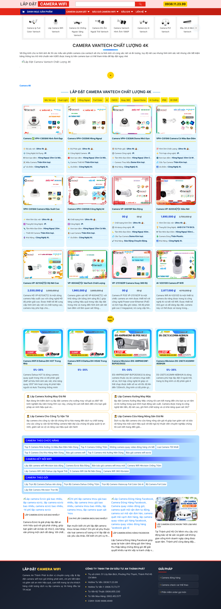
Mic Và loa (50, 100)
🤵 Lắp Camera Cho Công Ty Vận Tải (48, 416)
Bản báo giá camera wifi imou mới (108, 465)
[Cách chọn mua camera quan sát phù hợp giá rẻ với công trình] (196, 28)
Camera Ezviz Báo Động (78, 465)
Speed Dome (140, 100)
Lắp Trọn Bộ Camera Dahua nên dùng (43, 484)
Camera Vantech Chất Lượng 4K (110, 45)
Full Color (97, 100)
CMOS (114, 100)
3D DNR (173, 100)
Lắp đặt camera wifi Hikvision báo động (44, 465)
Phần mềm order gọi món (173, 592)
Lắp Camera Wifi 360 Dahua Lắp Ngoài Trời (46, 471)
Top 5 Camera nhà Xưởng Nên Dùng (106, 452)
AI (107, 100)
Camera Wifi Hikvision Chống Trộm (144, 465)
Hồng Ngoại (84, 100)
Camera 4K (25, 85)
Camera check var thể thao (174, 585)
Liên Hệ (140, 11)
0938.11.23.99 (175, 4)
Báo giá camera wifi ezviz (138, 452)
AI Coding (153, 100)
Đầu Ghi (125, 11)
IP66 (164, 100)
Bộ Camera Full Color (156, 484)
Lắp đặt (43, 4)
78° (73, 100)
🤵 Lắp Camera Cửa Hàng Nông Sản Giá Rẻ (138, 416)
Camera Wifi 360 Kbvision (116, 471)
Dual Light (63, 100)
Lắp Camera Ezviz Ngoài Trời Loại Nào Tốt (177, 525)
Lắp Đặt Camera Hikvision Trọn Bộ (41, 489)
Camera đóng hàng (170, 577)
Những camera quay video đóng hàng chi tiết (132, 447)
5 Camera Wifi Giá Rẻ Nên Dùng (85, 471)
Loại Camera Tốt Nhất (167, 447)
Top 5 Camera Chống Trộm (94, 447)
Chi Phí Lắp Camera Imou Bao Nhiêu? (88, 518)
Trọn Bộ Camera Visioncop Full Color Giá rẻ (122, 484)
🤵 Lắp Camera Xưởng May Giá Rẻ (46, 396)
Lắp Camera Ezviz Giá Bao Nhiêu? (42, 515)
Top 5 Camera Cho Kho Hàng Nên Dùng (44, 452)
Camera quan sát (76, 11)
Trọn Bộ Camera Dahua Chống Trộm (81, 484)
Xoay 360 (125, 100)
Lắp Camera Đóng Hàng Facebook (131, 533)
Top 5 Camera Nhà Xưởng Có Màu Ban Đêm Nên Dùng (51, 447)
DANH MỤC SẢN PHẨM (39, 11)
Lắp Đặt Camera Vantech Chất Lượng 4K (110, 92)
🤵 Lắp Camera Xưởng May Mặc (132, 396)
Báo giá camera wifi (104, 11)
